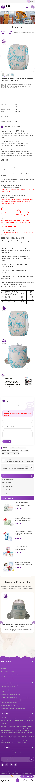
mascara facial (6, 483)
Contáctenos (4, 677)
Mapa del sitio (14, 773)
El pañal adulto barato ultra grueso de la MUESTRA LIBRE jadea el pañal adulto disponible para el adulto (23, 533)
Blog (2, 674)
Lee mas (17, 509)
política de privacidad (27, 773)
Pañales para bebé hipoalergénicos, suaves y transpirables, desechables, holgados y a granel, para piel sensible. (15, 741)
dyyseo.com (4, 773)
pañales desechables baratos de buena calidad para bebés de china (17, 626)
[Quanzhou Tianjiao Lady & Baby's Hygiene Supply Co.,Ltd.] (6, 7)
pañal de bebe (10, 32)
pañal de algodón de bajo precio (10, 453)
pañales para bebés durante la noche (10, 705)
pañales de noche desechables (10, 451)
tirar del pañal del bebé (6, 700)
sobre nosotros (4, 666)
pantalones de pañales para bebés (9, 703)
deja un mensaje (17, 780)
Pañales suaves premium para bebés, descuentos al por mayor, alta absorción (17, 737)
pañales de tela (24, 451)
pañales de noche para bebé (18, 448)
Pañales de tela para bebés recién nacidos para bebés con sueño (17, 414)
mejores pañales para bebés (8, 686)
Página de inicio (4, 32)
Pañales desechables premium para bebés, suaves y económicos (17, 718)
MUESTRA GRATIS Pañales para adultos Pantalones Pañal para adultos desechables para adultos (23, 562)
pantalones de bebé (8, 479)
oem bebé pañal (5, 689)
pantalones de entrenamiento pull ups (10, 694)
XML (20, 773)
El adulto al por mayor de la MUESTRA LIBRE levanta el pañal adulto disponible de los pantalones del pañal (22, 548)
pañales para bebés (6, 692)
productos (3, 668)
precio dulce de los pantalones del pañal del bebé (13, 708)
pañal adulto (6, 493)
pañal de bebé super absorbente (9, 697)
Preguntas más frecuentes (7, 671)
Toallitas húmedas (7, 486)
